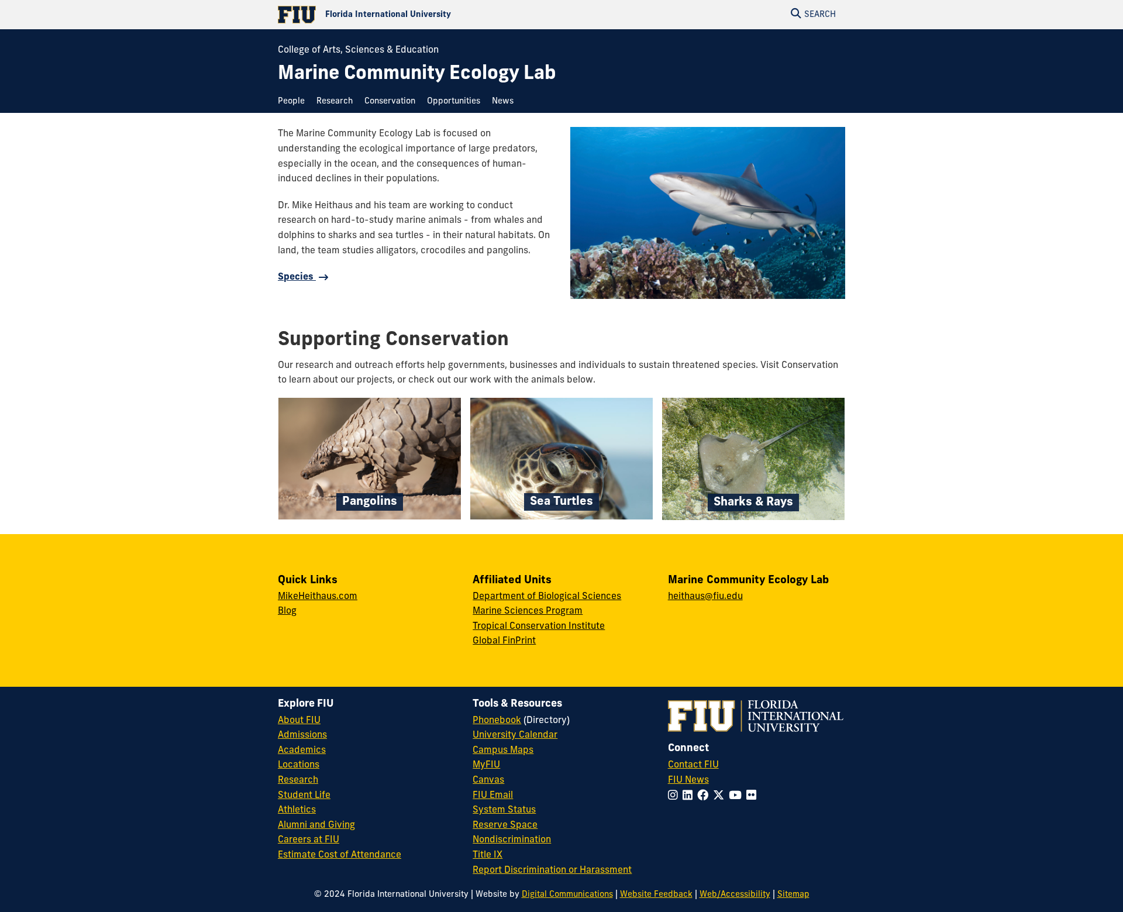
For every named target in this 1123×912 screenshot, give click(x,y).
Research (298, 780)
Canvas (488, 780)
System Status (504, 810)
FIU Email (493, 795)
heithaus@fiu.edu (705, 596)
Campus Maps (503, 750)
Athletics (297, 810)
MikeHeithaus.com (317, 596)
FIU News (688, 780)
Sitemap (793, 894)
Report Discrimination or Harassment (552, 870)
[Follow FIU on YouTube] (737, 796)
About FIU (299, 720)
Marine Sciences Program (528, 611)
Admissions (302, 735)
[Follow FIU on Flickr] (753, 796)
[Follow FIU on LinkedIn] (690, 796)
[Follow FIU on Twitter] (721, 796)
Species (297, 277)
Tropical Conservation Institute (539, 626)
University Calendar (515, 735)
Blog (287, 611)
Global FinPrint (504, 641)
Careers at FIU (308, 840)
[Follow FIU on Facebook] (705, 796)
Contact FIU (693, 765)
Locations (298, 765)
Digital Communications (567, 894)
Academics (302, 750)
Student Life (304, 795)
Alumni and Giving (316, 825)
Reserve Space (505, 825)
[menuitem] (294, 101)
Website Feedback (656, 894)
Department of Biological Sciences (547, 596)
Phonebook (497, 720)
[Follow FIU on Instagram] (675, 796)
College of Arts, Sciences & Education (358, 50)
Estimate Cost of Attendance (339, 855)
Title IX (487, 855)
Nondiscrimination (512, 840)
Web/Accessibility (735, 894)
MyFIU (486, 765)
